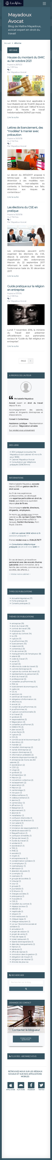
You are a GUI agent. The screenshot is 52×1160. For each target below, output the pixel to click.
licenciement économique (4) (25, 687)
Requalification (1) (19, 833)
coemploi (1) (17, 876)
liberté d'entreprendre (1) (22, 942)
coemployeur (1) (19, 866)
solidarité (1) (17, 843)
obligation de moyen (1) (22, 957)
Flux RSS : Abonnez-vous (23, 1056)
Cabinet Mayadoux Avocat (23, 459)
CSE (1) (15, 901)
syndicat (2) (17, 772)
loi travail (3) (17, 714)
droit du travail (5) (20, 676)
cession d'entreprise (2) (22, 752)
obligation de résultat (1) (22, 959)
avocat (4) (16, 704)
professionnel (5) (19, 679)
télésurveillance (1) (20, 795)
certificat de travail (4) (21, 697)
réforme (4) (17, 702)
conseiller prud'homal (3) (23, 724)
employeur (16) (18, 631)
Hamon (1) (16, 947)
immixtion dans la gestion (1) (24, 954)
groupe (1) (16, 886)
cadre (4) (15, 689)
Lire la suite (13, 117)
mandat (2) (16, 745)
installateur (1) (18, 815)
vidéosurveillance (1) (20, 798)
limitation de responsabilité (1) (25, 828)
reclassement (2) (19, 783)
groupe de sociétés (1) (21, 878)
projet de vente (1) (19, 934)
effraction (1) (17, 805)
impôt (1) (15, 856)
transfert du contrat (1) (22, 904)
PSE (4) (15, 684)
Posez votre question (25, 1039)
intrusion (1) (17, 793)
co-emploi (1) (17, 873)
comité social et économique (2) (26, 740)
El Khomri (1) (17, 891)
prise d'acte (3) (18, 732)
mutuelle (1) (17, 899)
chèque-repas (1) (19, 919)
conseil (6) (16, 664)
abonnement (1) (18, 810)
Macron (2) (16, 777)
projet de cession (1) (20, 932)
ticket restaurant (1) (20, 939)
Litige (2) (15, 770)
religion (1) (16, 914)
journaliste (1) (17, 889)
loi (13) (14, 636)
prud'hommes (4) (19, 709)
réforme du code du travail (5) (25, 666)
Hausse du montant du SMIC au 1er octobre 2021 (26, 59)
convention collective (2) (22, 780)
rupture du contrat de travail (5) (26, 671)
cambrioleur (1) (18, 803)
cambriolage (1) (18, 790)
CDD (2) (15, 767)
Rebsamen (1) (17, 808)
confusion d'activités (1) (22, 818)
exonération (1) (18, 846)
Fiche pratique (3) (19, 601)
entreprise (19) (18, 623)
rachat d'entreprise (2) (21, 750)
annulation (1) (17, 929)
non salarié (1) (18, 823)
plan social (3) (18, 729)
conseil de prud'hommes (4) (24, 707)
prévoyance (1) (18, 896)
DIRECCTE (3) (17, 727)
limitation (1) (17, 825)
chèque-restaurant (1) (21, 921)
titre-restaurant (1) (20, 916)
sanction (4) (17, 694)
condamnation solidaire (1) (23, 861)
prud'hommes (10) (20, 641)
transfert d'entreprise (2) (22, 747)
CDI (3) (15, 737)
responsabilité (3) (19, 719)
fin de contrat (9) (19, 651)
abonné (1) (16, 813)
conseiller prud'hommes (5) (24, 681)
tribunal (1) (16, 881)
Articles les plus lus (20, 962)
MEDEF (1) (16, 909)
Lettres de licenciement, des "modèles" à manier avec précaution (25, 131)
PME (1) (15, 851)
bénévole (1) (17, 949)
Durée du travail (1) (20, 841)
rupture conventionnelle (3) (24, 712)
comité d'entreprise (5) (22, 669)
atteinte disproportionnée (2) (24, 757)
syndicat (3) (17, 717)
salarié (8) (16, 656)
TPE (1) (14, 848)
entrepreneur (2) (19, 775)
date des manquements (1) (23, 944)
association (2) (18, 785)
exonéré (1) (16, 853)
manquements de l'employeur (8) (26, 654)
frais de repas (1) (19, 937)
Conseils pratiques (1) (21, 603)
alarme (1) (16, 800)
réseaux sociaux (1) (20, 906)
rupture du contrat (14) (22, 633)
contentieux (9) (18, 649)
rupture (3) (16, 735)
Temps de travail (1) (20, 838)
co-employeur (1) (19, 863)
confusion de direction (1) (23, 820)
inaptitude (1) (17, 911)
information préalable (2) (23, 755)
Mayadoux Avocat (19, 72)
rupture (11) (16, 639)
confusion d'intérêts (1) (22, 836)
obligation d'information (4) (24, 699)
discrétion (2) (17, 742)
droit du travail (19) (20, 626)
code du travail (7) (20, 659)
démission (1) (17, 868)
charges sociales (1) (20, 894)
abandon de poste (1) (21, 871)
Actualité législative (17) (22, 598)
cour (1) (15, 884)
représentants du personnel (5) (25, 674)
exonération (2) (18, 765)
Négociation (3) (18, 722)
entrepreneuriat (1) (20, 858)
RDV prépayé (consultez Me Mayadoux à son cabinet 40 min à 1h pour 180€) (26, 454)
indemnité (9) (18, 646)
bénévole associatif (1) (21, 830)
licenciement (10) (19, 644)
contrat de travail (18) (21, 628)
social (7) (15, 661)
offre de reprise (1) (20, 952)
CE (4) (14, 692)
